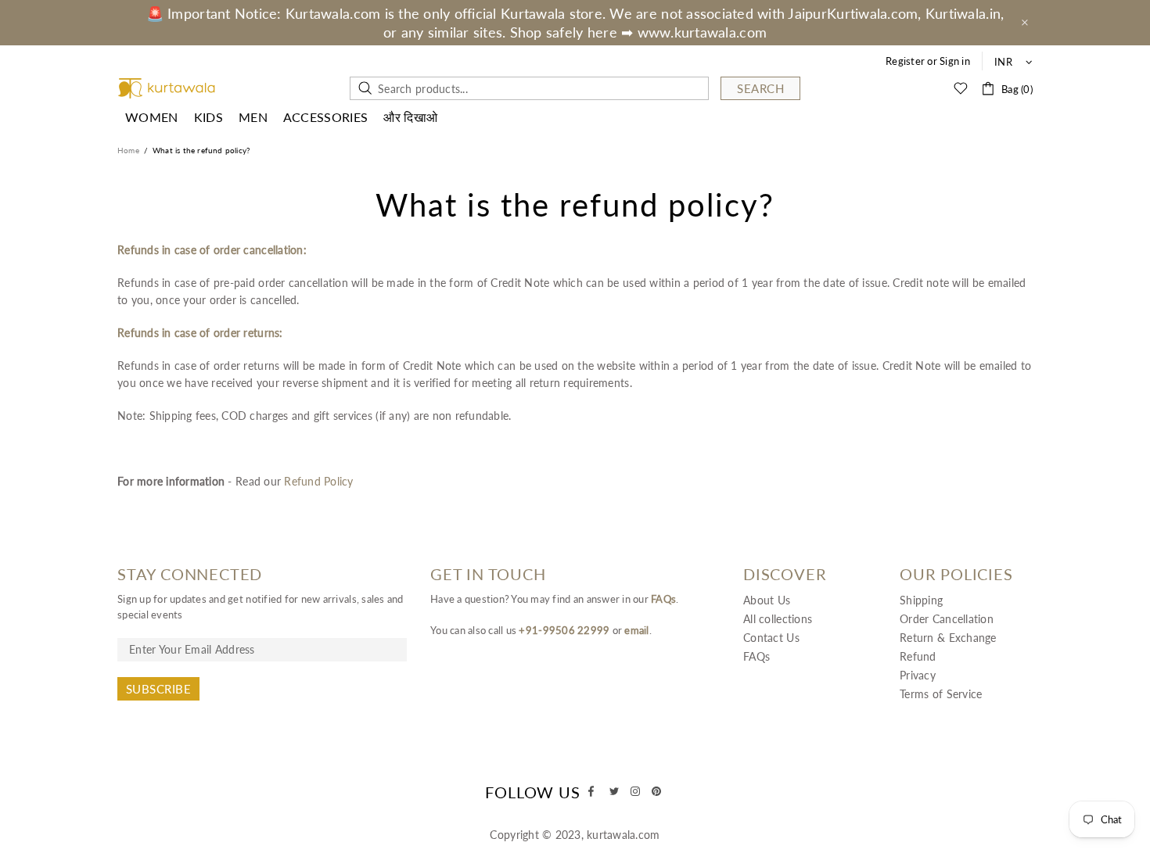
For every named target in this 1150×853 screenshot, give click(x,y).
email (636, 630)
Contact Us (771, 637)
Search (760, 88)
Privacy (918, 675)
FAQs (663, 599)
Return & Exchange (948, 637)
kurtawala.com (166, 88)
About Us (766, 600)
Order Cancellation (947, 618)
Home (128, 150)
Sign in (955, 61)
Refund (918, 656)
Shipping (921, 600)
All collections (777, 618)
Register (905, 61)
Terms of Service (941, 694)
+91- (530, 630)
